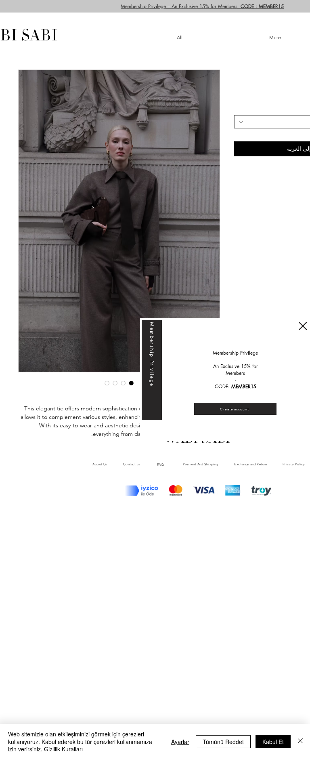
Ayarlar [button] (180, 742)
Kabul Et (273, 742)
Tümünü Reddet (223, 742)
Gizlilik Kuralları (63, 749)
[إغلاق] (300, 741)
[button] (303, 326)
